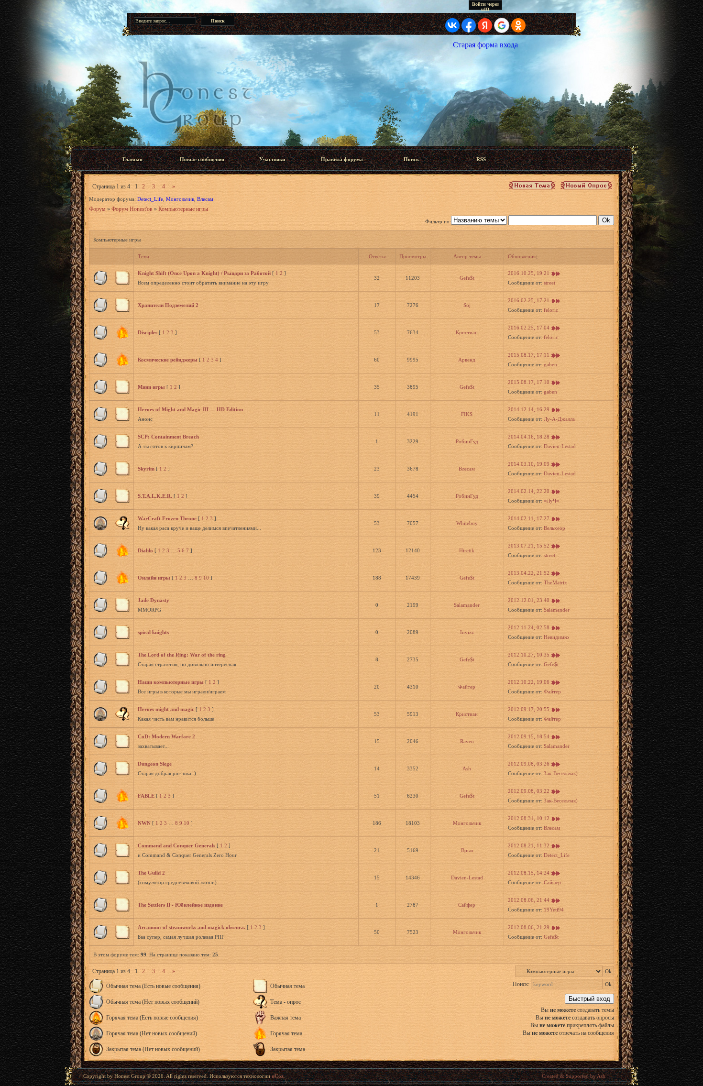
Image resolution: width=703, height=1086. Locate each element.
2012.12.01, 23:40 (528, 600)
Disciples (147, 332)
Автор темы (467, 256)
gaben (550, 364)
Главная (132, 159)
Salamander (467, 605)
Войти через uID (485, 5)
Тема (143, 256)
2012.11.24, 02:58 (528, 627)
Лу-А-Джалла (559, 419)
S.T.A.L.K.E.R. (155, 496)
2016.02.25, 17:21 (528, 300)
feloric (551, 310)
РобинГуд (467, 441)
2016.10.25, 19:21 (528, 273)
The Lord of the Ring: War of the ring (182, 655)
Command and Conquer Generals (176, 845)
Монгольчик (180, 199)
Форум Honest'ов (132, 209)
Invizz (467, 632)
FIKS (466, 414)
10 (206, 578)
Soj (467, 305)
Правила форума (342, 159)
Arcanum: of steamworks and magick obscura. (191, 927)
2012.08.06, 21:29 (528, 927)
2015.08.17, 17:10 (528, 382)
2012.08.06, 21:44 (528, 900)
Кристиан (467, 332)
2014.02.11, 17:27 (528, 518)
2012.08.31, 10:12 (528, 818)
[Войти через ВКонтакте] (452, 25)
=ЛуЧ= (551, 501)
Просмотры (412, 256)
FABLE (146, 796)
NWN (144, 823)
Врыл (467, 850)
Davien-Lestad (560, 446)
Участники (272, 159)
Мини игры (151, 387)
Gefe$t (467, 278)
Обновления (522, 256)
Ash (466, 768)
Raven (467, 741)
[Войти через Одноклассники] (518, 25)
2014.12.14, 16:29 (528, 409)
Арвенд (466, 359)
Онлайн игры (154, 578)
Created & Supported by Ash (573, 1076)
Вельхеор (554, 528)
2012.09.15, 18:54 (528, 736)
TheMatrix (555, 582)
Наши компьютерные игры (171, 682)
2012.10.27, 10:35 (528, 655)
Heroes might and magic (166, 709)
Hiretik (466, 550)
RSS (481, 159)
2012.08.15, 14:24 (528, 873)
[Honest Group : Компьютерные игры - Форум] (351, 97)
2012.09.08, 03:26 (528, 764)
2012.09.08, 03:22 (528, 791)
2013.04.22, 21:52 (528, 573)
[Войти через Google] (501, 25)
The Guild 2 (151, 873)
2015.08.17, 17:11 (528, 355)
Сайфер (552, 882)
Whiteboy (467, 523)
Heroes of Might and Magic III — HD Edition (190, 409)
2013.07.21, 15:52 (528, 545)
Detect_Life (150, 199)
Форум (97, 209)
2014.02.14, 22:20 (528, 491)
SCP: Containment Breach (168, 436)
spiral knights (153, 632)
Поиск (411, 159)
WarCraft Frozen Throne (167, 518)
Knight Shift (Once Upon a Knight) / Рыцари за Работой (204, 273)
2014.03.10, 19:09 (528, 464)
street (549, 282)
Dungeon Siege (155, 764)
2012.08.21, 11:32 (528, 845)
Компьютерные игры (183, 209)
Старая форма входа (485, 45)
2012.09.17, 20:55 (528, 709)
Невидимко (556, 637)
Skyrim (146, 469)
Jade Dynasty (153, 600)
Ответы (377, 256)
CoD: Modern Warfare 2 (166, 736)
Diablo (145, 550)
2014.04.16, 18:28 (528, 436)
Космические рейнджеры (168, 359)
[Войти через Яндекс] (485, 25)
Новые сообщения (202, 159)
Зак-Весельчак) (561, 773)
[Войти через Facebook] (468, 25)
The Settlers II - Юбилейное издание (180, 905)
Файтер (466, 687)
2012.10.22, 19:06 (528, 682)
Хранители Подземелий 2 (168, 305)
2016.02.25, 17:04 (528, 327)
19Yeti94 (554, 909)
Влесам (205, 199)
